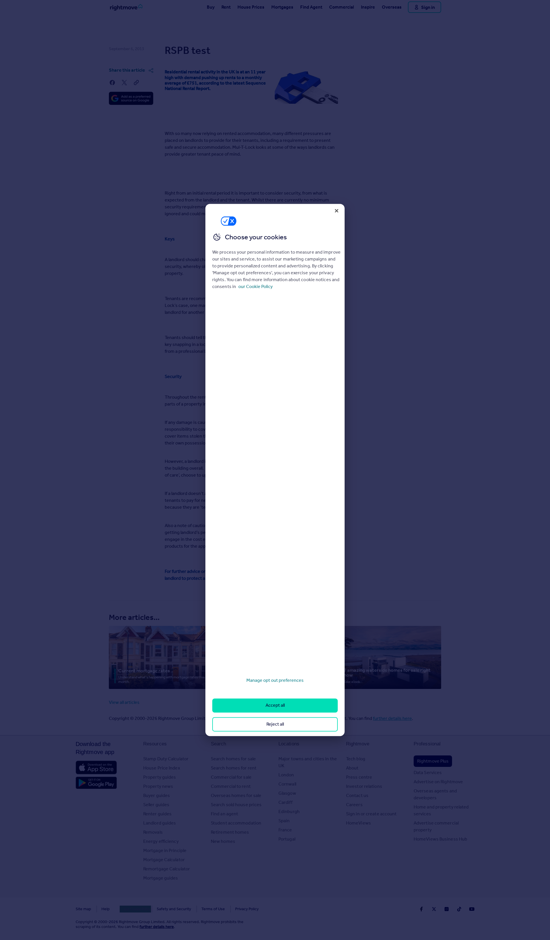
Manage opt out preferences (275, 680)
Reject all (275, 724)
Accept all (275, 705)
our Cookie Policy (255, 286)
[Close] (336, 210)
